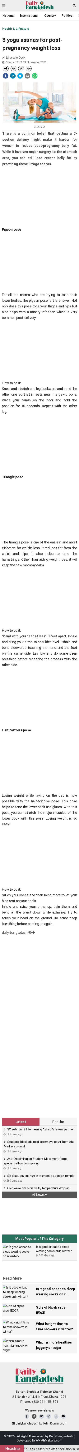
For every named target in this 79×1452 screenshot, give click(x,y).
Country (50, 15)
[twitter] (20, 76)
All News (38, 1195)
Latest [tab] (21, 1122)
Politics (67, 15)
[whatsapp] (34, 76)
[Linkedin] (56, 1416)
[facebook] (5, 76)
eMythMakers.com (49, 1440)
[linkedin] (13, 76)
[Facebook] (27, 1416)
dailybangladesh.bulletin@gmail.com (41, 1423)
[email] (27, 76)
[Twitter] (41, 1416)
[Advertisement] (39, 978)
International (29, 15)
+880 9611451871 (39, 1401)
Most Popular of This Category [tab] (39, 1239)
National (8, 15)
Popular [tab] (58, 1122)
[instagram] (48, 1416)
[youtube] (63, 1416)
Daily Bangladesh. (61, 1436)
